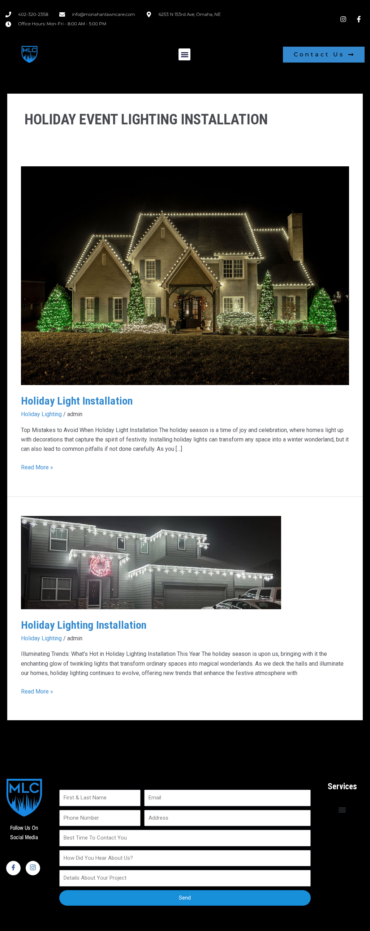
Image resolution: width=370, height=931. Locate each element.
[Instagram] (33, 868)
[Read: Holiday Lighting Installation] (151, 562)
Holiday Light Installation (77, 400)
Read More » (37, 467)
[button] (184, 54)
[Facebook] (13, 868)
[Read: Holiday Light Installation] (185, 275)
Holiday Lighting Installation (83, 625)
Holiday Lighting (41, 414)
